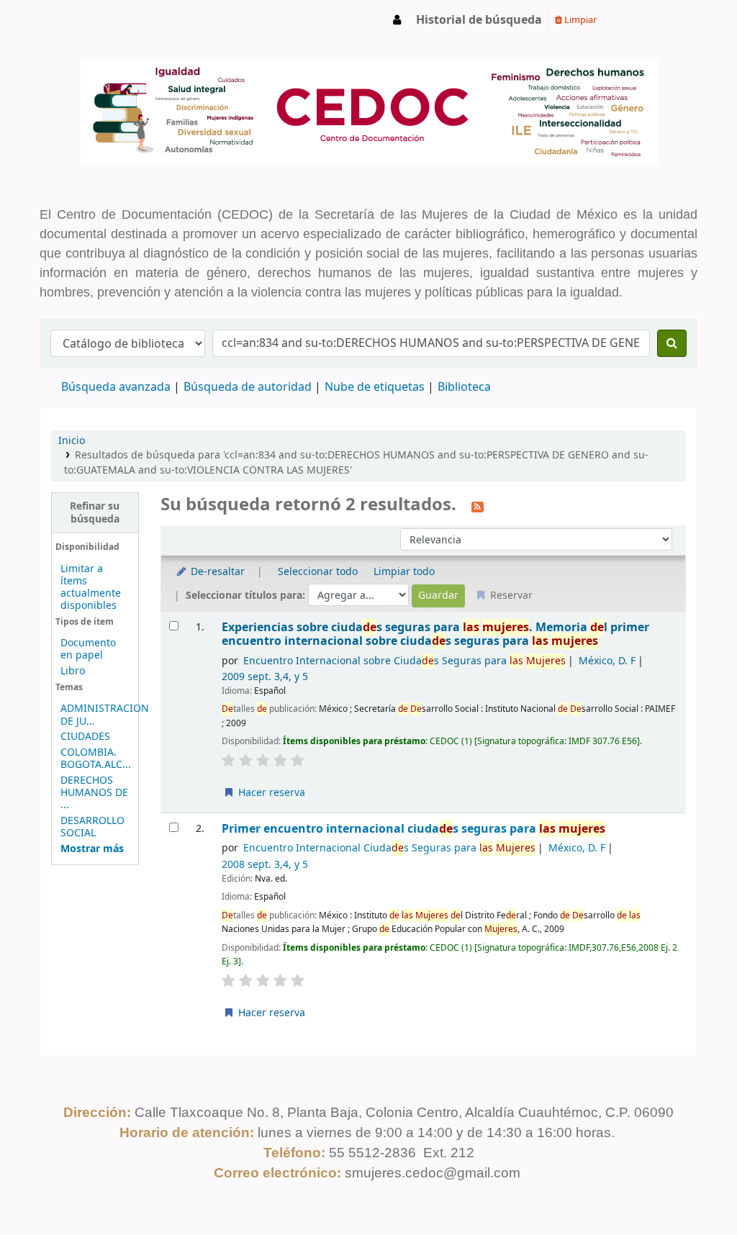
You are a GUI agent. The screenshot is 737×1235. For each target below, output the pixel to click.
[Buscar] (672, 343)
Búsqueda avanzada (116, 387)
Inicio (71, 440)
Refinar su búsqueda (94, 512)
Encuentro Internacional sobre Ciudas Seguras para (404, 661)
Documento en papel (88, 649)
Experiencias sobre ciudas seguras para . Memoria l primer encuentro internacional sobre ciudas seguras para (435, 634)
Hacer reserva (270, 792)
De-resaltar (216, 571)
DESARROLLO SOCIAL (92, 827)
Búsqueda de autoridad (248, 387)
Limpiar (579, 20)
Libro (72, 671)
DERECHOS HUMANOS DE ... (94, 793)
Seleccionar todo (318, 571)
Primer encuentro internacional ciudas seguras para (413, 829)
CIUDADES (85, 736)
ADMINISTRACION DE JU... (104, 714)
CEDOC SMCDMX (76, 20)
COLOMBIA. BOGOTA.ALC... (95, 758)
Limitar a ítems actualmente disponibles (90, 587)
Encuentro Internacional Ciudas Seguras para (389, 848)
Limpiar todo (404, 571)
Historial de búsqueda (479, 20)
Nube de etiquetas (375, 387)
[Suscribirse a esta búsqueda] (477, 506)
